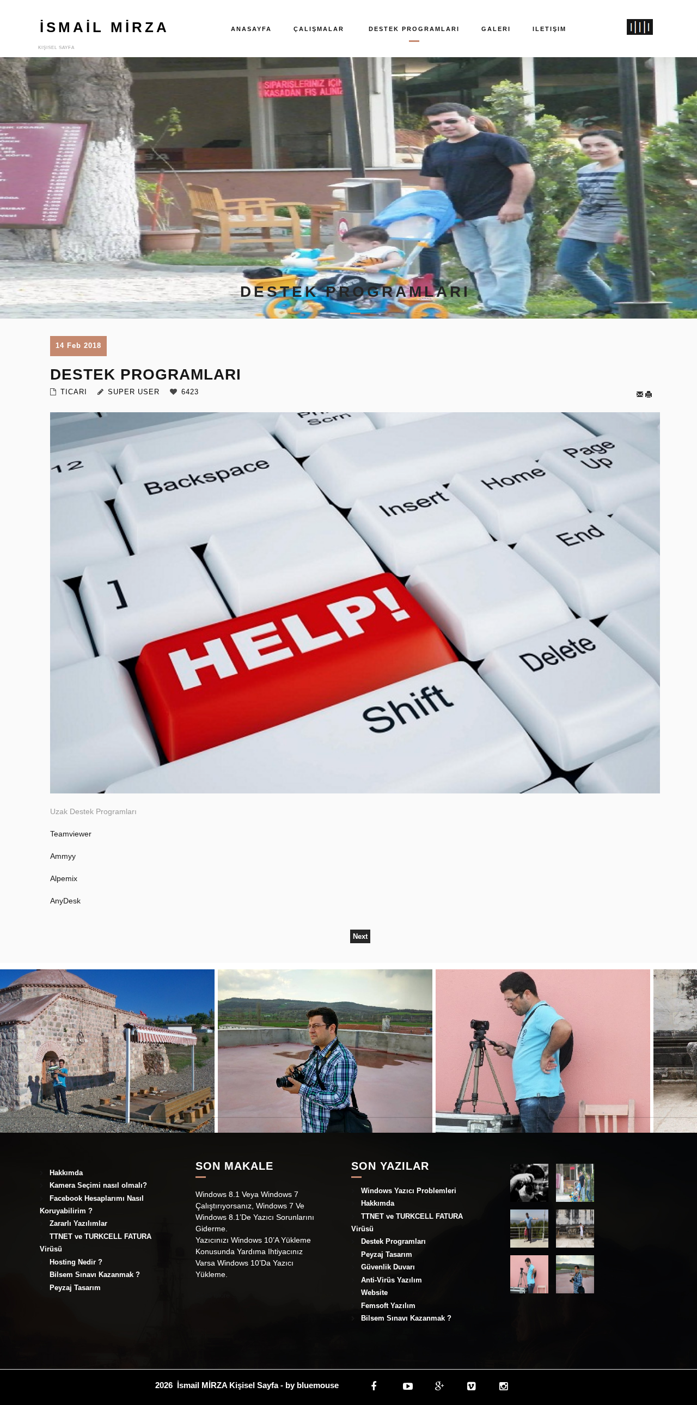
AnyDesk (65, 900)
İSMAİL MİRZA (104, 27)
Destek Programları (414, 29)
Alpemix (63, 878)
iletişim (549, 29)
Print (651, 394)
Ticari (73, 392)
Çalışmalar (319, 29)
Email (640, 394)
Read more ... (217, 1295)
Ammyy (63, 856)
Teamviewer (72, 833)
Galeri (496, 29)
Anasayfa (251, 29)
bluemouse (318, 1385)
